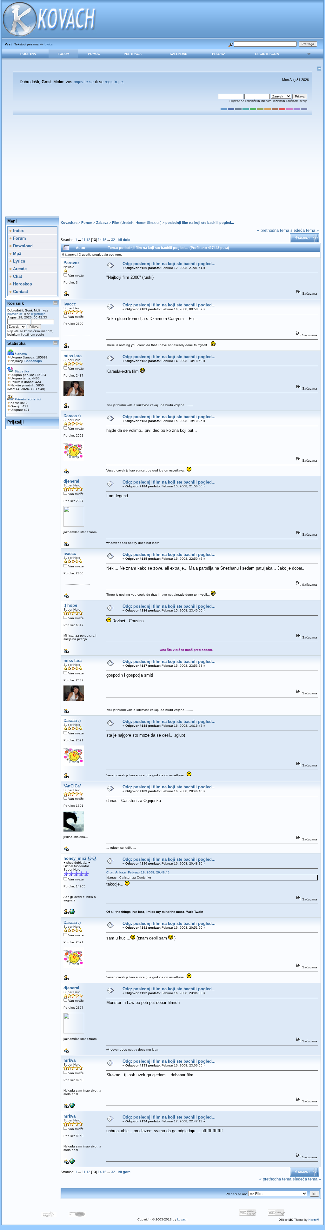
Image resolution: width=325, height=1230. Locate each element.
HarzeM (313, 1219)
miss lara (72, 355)
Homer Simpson (148, 222)
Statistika (16, 343)
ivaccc (69, 304)
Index (18, 230)
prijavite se (84, 81)
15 (104, 240)
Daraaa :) (72, 415)
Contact (20, 291)
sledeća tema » (304, 230)
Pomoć (94, 54)
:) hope (70, 605)
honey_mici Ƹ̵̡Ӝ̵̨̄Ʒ (79, 858)
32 (113, 240)
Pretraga (133, 54)
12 (88, 240)
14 (100, 240)
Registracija (267, 54)
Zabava (102, 222)
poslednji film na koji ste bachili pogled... (199, 222)
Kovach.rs (69, 222)
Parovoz (71, 262)
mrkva (69, 1060)
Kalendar (178, 54)
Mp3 (16, 253)
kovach (182, 1219)
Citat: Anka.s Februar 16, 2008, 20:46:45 (137, 872)
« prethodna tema (273, 230)
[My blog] (72, 913)
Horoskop (22, 284)
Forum (63, 54)
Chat (17, 276)
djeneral (71, 481)
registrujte (114, 81)
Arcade (19, 268)
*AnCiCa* (72, 786)
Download (22, 246)
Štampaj (302, 238)
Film (115, 222)
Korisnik (15, 303)
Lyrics (48, 44)
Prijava (218, 54)
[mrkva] (72, 1106)
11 (83, 240)
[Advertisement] (162, 166)
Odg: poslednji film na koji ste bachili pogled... (169, 263)
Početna (28, 54)
